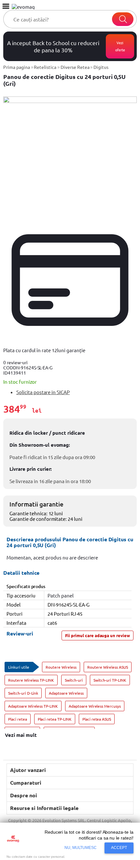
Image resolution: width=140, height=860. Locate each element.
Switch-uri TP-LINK (109, 680)
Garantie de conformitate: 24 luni (45, 519)
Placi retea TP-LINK (55, 719)
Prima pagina (16, 67)
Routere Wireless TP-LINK (31, 680)
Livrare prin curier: (30, 469)
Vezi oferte (120, 46)
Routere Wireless (61, 667)
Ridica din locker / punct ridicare (47, 433)
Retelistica (45, 67)
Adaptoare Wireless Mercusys (95, 706)
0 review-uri (15, 362)
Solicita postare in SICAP (43, 392)
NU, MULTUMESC (80, 847)
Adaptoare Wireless (66, 693)
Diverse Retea (75, 67)
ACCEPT (119, 847)
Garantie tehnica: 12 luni (36, 513)
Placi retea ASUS (96, 719)
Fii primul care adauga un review (97, 635)
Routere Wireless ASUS (107, 667)
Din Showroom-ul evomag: (39, 445)
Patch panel (61, 595)
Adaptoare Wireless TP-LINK (33, 706)
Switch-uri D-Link (23, 693)
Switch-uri (74, 680)
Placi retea (17, 719)
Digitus (100, 67)
